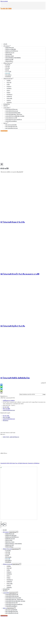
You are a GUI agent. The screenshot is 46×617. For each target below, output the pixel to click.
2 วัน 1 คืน (7, 66)
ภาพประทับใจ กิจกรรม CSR (11, 117)
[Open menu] (1, 164)
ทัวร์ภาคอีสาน (8, 74)
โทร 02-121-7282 (6, 8)
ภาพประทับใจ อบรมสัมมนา (11, 121)
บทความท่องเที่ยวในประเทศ (11, 126)
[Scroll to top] (1, 524)
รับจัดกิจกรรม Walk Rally (10, 49)
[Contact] (5, 5)
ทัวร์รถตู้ (7, 69)
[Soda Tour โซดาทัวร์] (3, 41)
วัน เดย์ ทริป (7, 64)
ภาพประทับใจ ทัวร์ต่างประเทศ (11, 111)
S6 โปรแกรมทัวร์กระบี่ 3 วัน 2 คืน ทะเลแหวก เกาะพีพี (19, 274)
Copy (44, 394)
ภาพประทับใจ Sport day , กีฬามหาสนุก (13, 114)
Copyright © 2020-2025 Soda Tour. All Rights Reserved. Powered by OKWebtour (19, 463)
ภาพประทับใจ (6, 592)
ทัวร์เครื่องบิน (8, 76)
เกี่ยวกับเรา (5, 105)
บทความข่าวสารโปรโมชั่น (11, 124)
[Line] (3, 5)
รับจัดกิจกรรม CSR (9, 59)
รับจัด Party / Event (9, 56)
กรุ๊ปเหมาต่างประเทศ (7, 564)
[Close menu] (0, 527)
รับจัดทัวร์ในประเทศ (9, 47)
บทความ (5, 608)
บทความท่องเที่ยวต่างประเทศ (11, 128)
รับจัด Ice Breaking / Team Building (13, 57)
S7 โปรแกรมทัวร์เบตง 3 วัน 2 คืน (12, 222)
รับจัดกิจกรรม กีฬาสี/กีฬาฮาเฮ (11, 50)
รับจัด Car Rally (8, 54)
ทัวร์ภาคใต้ (7, 73)
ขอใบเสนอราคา (4, 130)
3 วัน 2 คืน (7, 68)
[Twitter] (23, 389)
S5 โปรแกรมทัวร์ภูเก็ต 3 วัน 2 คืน (12, 326)
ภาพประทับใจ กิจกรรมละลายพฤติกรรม (13, 119)
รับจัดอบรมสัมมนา (9, 61)
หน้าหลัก (5, 44)
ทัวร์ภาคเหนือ (8, 71)
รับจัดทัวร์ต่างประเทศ (9, 52)
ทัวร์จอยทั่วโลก (6, 104)
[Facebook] (1, 5)
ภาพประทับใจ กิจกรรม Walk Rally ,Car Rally (14, 116)
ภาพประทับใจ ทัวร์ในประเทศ (11, 109)
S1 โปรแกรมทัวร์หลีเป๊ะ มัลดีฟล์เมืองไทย (15, 378)
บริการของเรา (6, 532)
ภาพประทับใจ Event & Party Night (12, 112)
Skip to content (4, 1)
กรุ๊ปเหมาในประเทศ (7, 549)
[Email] (23, 392)
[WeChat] (23, 390)
